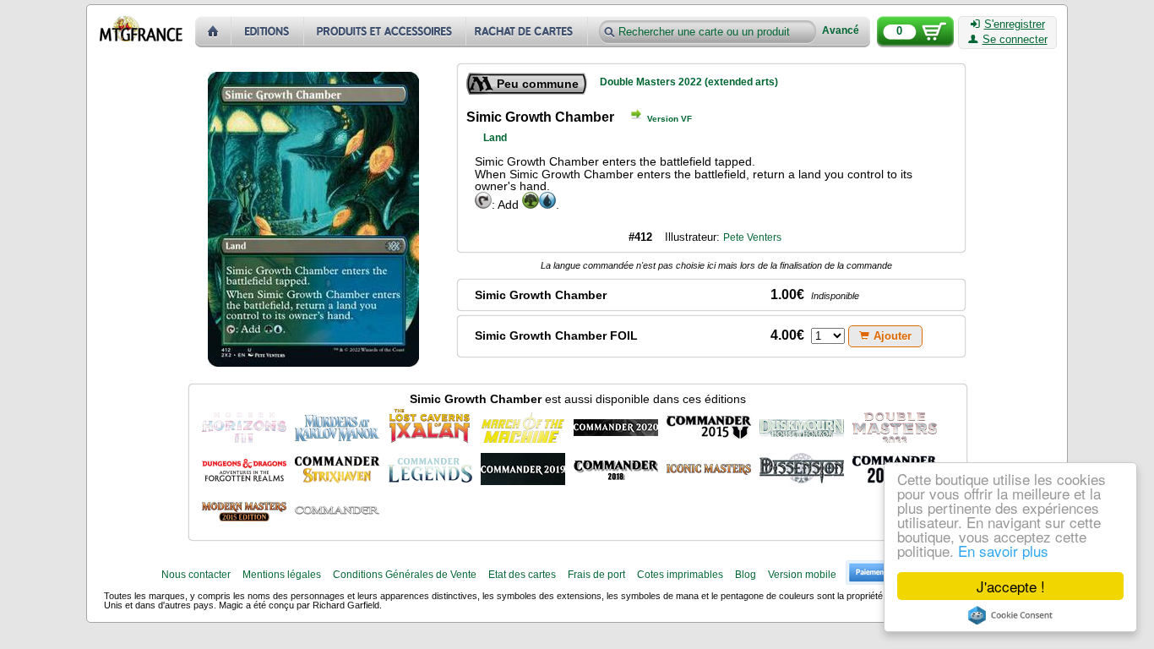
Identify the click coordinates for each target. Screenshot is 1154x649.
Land (495, 138)
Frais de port (596, 575)
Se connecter (1015, 40)
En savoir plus (1003, 550)
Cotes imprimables (680, 575)
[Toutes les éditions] (267, 31)
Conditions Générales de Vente (404, 575)
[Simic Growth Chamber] (244, 426)
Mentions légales (281, 575)
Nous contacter (196, 575)
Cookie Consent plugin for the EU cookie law (1010, 615)
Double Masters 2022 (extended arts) (689, 82)
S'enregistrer (1014, 24)
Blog (745, 575)
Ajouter (893, 336)
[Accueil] (213, 31)
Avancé (840, 30)
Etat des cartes (522, 575)
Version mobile (802, 575)
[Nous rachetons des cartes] (528, 31)
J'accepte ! (1011, 586)
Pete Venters (752, 237)
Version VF (669, 118)
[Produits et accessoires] (385, 31)
